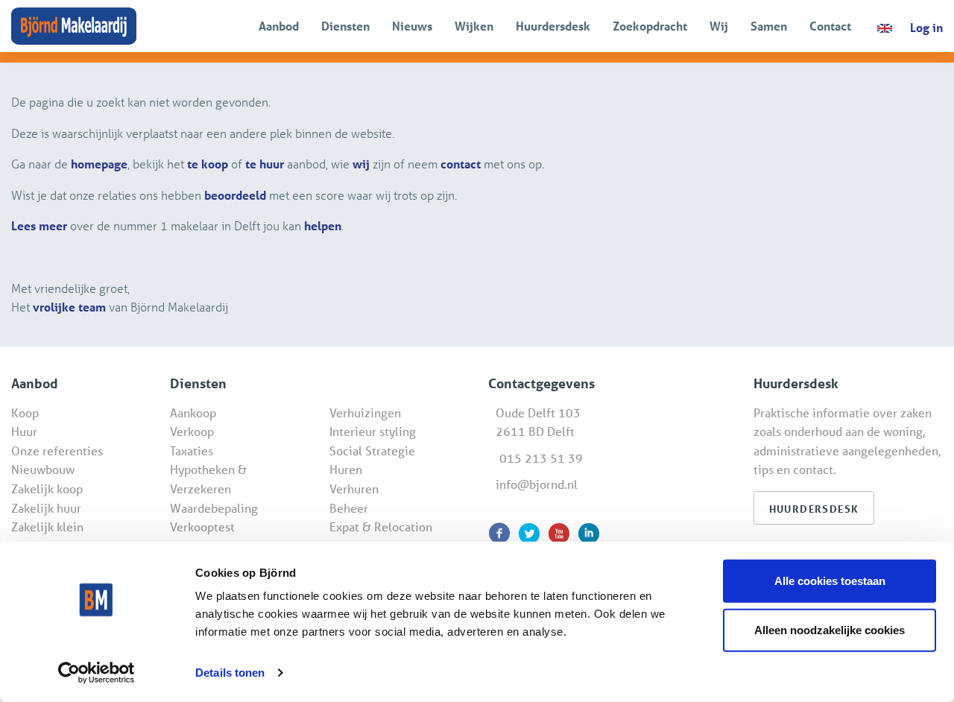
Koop (25, 412)
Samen (769, 26)
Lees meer (39, 225)
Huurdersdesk (553, 26)
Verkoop (192, 431)
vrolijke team (69, 306)
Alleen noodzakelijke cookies (829, 629)
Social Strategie (372, 450)
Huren (345, 469)
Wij (719, 26)
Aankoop (193, 412)
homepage (99, 163)
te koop (207, 163)
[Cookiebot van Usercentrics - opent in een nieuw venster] (96, 673)
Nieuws (412, 26)
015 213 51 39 (541, 458)
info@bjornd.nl (537, 484)
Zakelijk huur (46, 508)
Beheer (348, 508)
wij (361, 163)
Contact (830, 26)
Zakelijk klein (47, 526)
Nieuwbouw (43, 469)
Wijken (474, 26)
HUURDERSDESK (814, 509)
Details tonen (230, 672)
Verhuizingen (365, 412)
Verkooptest (202, 526)
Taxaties (191, 450)
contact (460, 163)
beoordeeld (235, 195)
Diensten (345, 26)
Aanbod (279, 26)
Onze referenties (57, 450)
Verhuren (354, 488)
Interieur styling (372, 431)
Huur (24, 431)
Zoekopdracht (650, 26)
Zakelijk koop (47, 488)
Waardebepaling (214, 508)
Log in (926, 27)
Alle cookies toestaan (829, 581)
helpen (322, 225)
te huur (264, 163)
